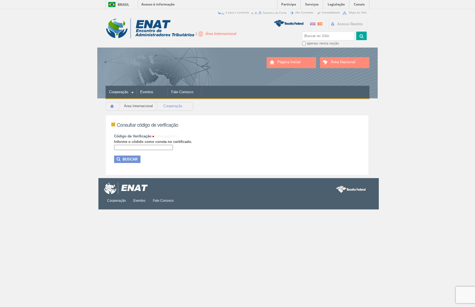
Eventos (146, 92)
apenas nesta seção (323, 43)
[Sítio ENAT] (150, 28)
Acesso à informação (158, 4)
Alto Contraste (304, 12)
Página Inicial (114, 108)
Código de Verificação (132, 136)
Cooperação (118, 92)
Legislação (336, 4)
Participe (288, 4)
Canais (359, 4)
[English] (313, 23)
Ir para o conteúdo (237, 12)
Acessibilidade (331, 12)
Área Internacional (138, 106)
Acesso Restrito (350, 24)
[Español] (319, 23)
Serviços (312, 4)
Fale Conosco (182, 92)
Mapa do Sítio (357, 12)
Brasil (123, 4)
